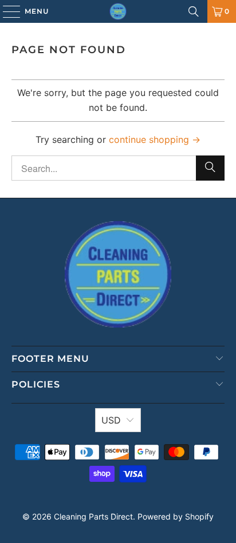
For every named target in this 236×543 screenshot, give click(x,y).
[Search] (193, 11)
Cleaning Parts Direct (93, 516)
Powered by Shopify (175, 516)
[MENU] (6, 11)
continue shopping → (154, 139)
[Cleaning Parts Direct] (118, 11)
